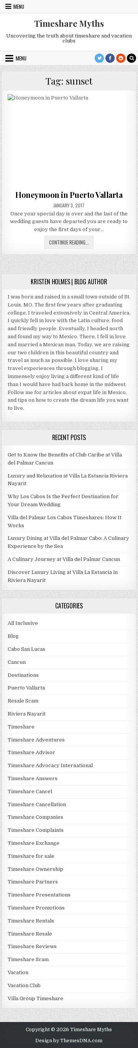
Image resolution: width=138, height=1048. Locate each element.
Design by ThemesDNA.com (68, 1040)
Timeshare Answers (33, 778)
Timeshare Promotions (36, 908)
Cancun (17, 662)
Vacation (18, 972)
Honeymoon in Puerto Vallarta (68, 194)
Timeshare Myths (69, 23)
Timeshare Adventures (36, 740)
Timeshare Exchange (33, 843)
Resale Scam (23, 701)
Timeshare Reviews (32, 946)
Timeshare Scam (28, 959)
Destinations (23, 675)
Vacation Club (24, 985)
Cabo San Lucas (26, 649)
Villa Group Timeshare (35, 998)
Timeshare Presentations (39, 895)
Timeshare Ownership (35, 869)
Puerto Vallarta (26, 688)
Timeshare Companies (35, 817)
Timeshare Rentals (31, 921)
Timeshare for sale (31, 856)
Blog (13, 636)
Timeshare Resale (30, 934)
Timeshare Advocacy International (50, 765)
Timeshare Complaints (36, 830)
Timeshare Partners (33, 882)
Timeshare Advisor (31, 752)
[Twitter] (99, 58)
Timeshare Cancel (30, 791)
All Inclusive (23, 623)
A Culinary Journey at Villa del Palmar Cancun (64, 559)
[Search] (131, 58)
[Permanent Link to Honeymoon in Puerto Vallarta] (69, 140)
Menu (18, 6)
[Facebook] (110, 58)
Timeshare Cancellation (37, 804)
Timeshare (21, 727)
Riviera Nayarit (27, 714)
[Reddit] (120, 58)
